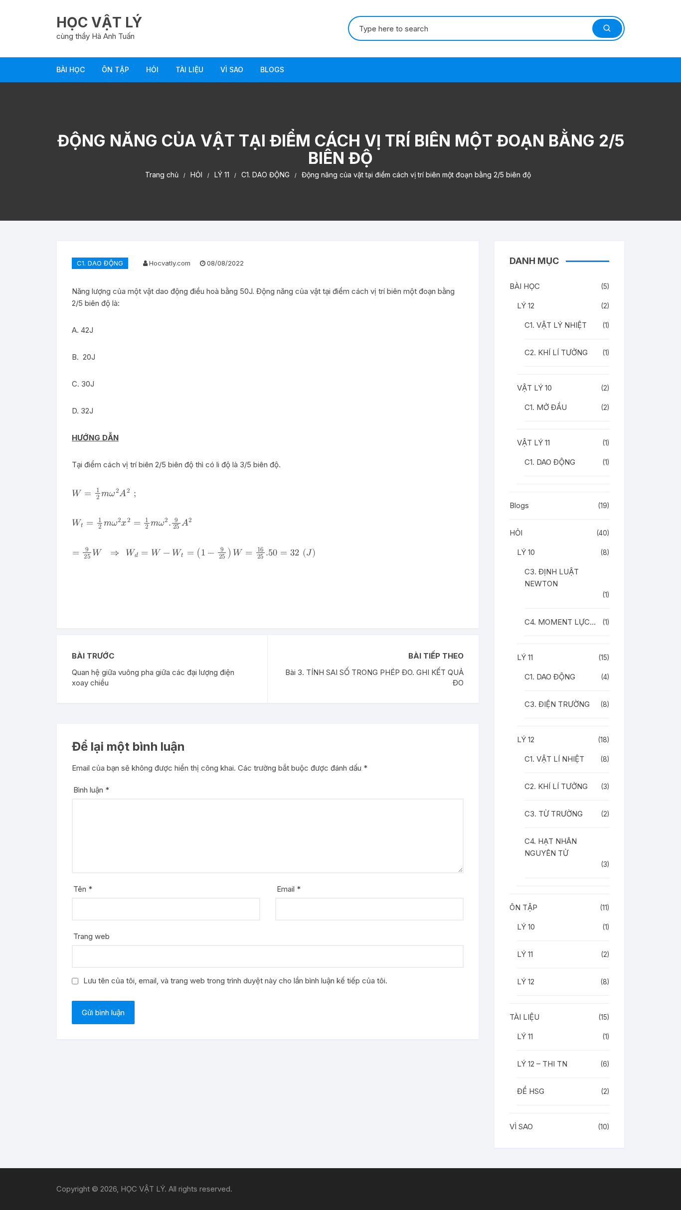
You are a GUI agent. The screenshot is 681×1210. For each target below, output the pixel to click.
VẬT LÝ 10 (534, 388)
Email (289, 889)
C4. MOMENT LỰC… (560, 622)
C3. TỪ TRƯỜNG (553, 813)
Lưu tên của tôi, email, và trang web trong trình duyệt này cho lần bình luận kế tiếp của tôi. (235, 980)
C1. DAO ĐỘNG (100, 263)
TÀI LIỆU (189, 69)
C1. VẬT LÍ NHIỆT (554, 759)
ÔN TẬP (115, 69)
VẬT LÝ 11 (533, 442)
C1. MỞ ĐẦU (545, 407)
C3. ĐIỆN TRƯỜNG (557, 704)
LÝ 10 (526, 552)
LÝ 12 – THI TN (542, 1064)
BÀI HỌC (70, 69)
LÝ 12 (525, 305)
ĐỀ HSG (530, 1091)
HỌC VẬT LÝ (99, 22)
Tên (82, 889)
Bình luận (91, 790)
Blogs (272, 69)
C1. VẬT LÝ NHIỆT (555, 325)
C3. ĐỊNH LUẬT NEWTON (551, 577)
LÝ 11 (525, 657)
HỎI (152, 69)
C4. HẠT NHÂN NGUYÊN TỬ (550, 847)
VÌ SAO (231, 69)
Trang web (91, 936)
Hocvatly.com (169, 263)
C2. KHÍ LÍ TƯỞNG (556, 352)
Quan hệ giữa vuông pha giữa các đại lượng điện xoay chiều (153, 677)
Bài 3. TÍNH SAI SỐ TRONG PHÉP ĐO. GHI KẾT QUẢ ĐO (374, 677)
